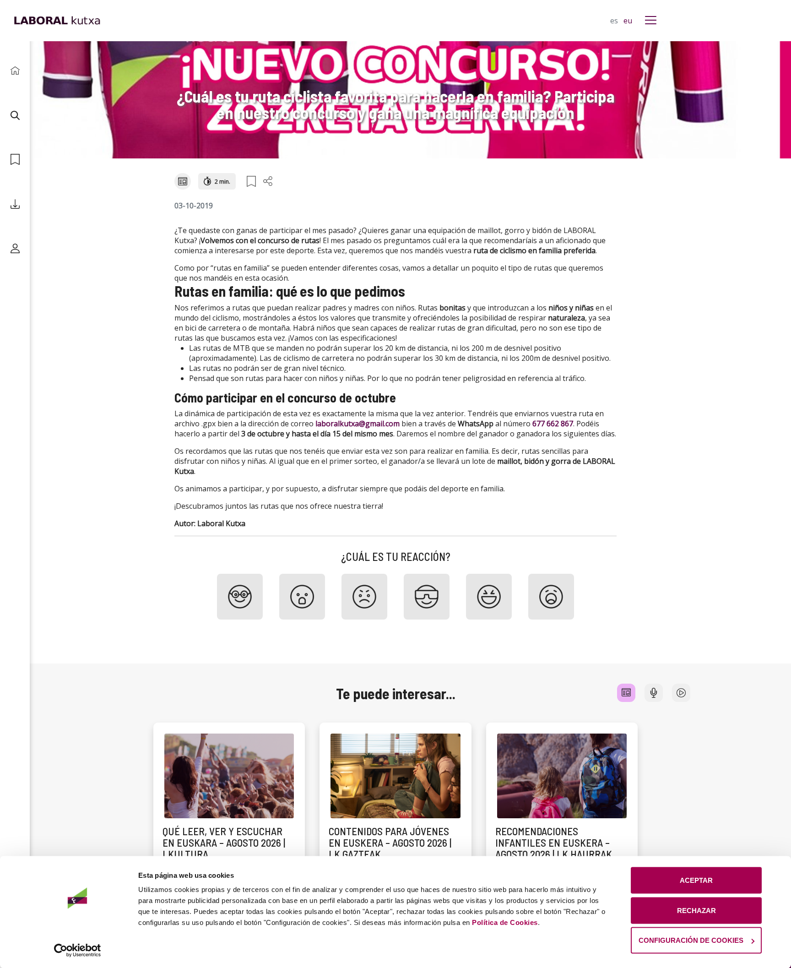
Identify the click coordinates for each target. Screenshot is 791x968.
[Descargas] (15, 204)
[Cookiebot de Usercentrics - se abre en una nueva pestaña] (78, 950)
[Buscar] (15, 115)
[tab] (626, 693)
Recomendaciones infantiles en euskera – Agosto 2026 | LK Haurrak (553, 843)
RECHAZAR (696, 910)
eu (627, 21)
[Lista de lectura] (15, 159)
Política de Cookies (505, 922)
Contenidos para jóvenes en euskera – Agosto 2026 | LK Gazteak (390, 843)
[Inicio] (15, 71)
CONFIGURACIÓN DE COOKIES (691, 940)
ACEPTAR (696, 880)
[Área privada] (15, 248)
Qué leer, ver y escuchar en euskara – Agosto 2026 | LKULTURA (224, 843)
